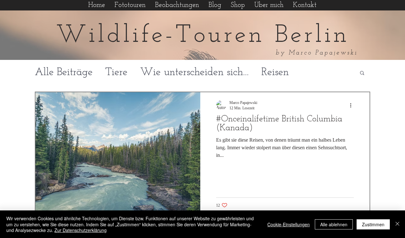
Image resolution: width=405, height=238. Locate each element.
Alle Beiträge (64, 72)
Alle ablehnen (333, 224)
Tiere (116, 72)
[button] (362, 73)
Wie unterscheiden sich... (194, 72)
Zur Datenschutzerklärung (80, 230)
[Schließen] (397, 224)
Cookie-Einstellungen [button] (288, 224)
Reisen (275, 72)
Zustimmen (373, 224)
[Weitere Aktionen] (353, 105)
